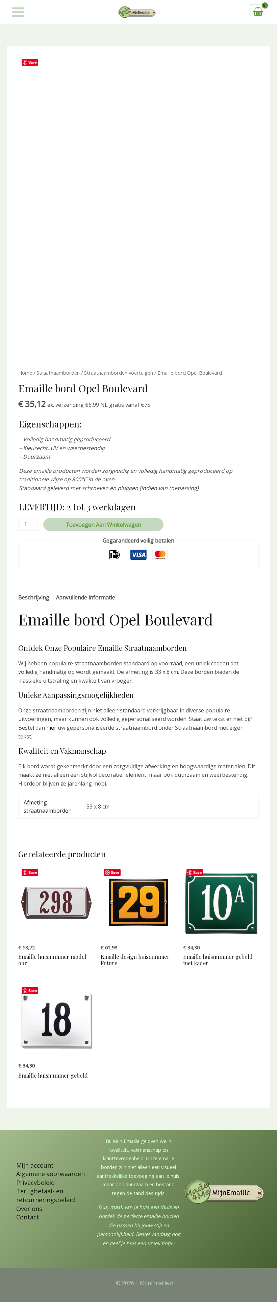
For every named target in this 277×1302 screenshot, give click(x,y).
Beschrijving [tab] (33, 597)
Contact (27, 1217)
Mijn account (35, 1165)
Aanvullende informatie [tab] (85, 597)
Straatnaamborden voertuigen (118, 372)
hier (51, 727)
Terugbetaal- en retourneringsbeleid (45, 1195)
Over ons (29, 1209)
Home (25, 372)
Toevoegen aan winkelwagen (103, 524)
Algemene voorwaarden (50, 1174)
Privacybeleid (35, 1182)
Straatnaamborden (58, 372)
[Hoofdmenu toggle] (17, 12)
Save (32, 62)
